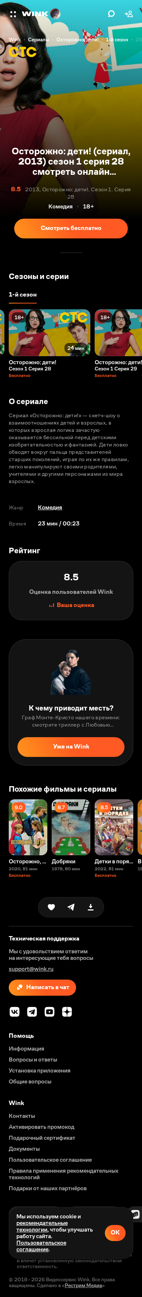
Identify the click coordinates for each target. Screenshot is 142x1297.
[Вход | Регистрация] (129, 14)
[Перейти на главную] (63, 14)
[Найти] (111, 14)
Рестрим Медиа (83, 1285)
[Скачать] (90, 907)
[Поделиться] (71, 907)
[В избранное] (51, 907)
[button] (14, 14)
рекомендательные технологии (42, 1226)
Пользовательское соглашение (41, 1246)
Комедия (50, 507)
